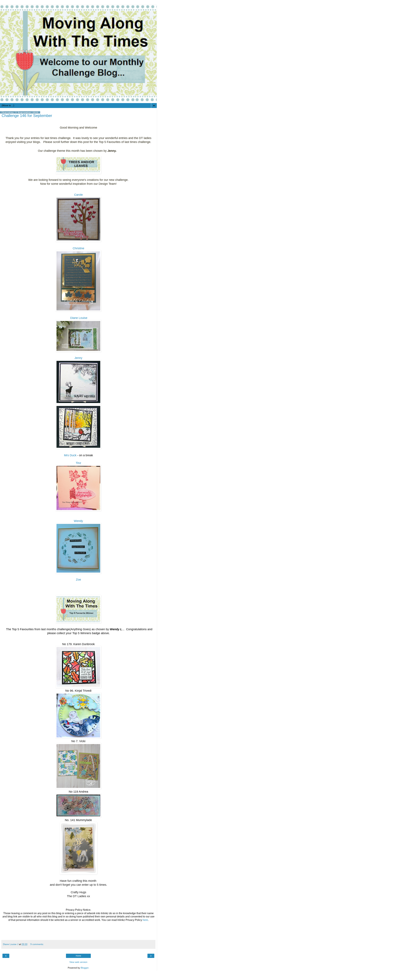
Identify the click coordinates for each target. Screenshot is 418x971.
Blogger (84, 967)
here (145, 920)
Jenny (78, 358)
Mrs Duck (70, 455)
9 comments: (37, 944)
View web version (78, 962)
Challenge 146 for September (27, 115)
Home (78, 956)
